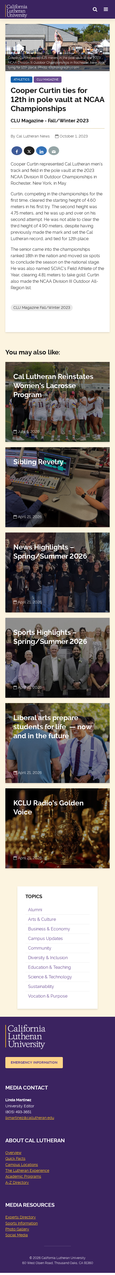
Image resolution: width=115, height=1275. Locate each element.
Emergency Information (34, 1062)
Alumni (35, 909)
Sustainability (41, 986)
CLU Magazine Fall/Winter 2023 (41, 307)
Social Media (16, 1235)
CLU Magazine (48, 79)
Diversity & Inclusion (48, 957)
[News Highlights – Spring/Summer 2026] (57, 571)
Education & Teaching (49, 967)
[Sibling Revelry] (57, 486)
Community (39, 948)
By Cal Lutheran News (30, 136)
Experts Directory (20, 1217)
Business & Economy (49, 928)
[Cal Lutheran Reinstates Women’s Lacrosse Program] (57, 401)
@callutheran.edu (39, 1118)
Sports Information (21, 1223)
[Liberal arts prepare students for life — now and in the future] (57, 742)
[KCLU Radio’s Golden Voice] (57, 827)
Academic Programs (23, 1176)
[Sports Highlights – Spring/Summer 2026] (57, 656)
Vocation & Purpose (47, 996)
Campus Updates (45, 938)
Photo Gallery (17, 1229)
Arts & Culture (42, 919)
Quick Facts (15, 1158)
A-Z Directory (17, 1182)
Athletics (21, 79)
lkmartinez (14, 1118)
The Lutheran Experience (27, 1170)
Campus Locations (21, 1165)
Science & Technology (50, 976)
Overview (13, 1153)
